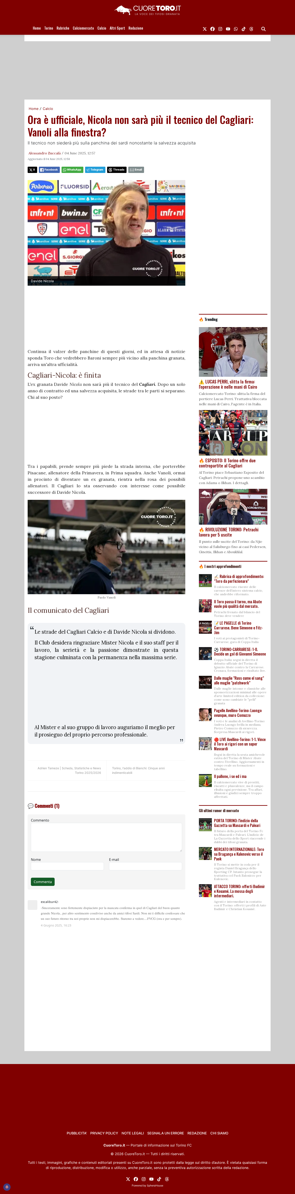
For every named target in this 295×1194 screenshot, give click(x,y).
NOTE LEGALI (133, 1133)
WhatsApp (74, 169)
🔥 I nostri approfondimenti (220, 566)
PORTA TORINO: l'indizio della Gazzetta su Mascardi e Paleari (237, 823)
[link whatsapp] (236, 28)
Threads (118, 169)
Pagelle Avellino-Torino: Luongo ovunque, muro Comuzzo (238, 713)
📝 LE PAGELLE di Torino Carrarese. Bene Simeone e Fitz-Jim (238, 627)
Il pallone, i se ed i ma (230, 776)
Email (138, 169)
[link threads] (251, 28)
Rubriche (63, 28)
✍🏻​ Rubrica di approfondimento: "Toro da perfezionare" (239, 578)
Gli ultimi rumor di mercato (219, 810)
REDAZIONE (197, 1133)
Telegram (96, 169)
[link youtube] (228, 28)
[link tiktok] (243, 28)
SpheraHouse (155, 1185)
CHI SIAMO (219, 1133)
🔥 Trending (208, 319)
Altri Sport (117, 28)
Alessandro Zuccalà (45, 153)
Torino (48, 28)
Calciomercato (83, 28)
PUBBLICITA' (77, 1133)
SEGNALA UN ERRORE (165, 1133)
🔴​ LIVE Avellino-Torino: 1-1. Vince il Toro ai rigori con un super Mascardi (240, 743)
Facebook (51, 169)
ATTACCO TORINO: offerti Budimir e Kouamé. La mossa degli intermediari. (239, 891)
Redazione (135, 28)
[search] (263, 28)
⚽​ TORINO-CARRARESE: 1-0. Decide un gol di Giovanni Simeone (240, 651)
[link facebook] (212, 28)
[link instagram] (220, 28)
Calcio (101, 28)
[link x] (205, 28)
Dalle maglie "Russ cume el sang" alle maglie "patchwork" (239, 680)
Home (37, 28)
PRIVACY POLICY (104, 1133)
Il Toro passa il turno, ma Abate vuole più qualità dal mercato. (238, 604)
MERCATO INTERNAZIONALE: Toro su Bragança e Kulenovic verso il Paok (239, 853)
